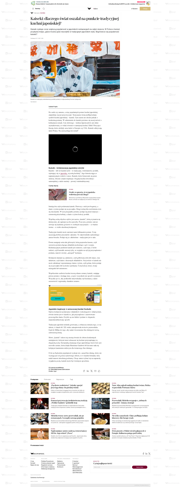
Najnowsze (60, 379)
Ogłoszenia (60, 463)
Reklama (60, 461)
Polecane (47, 379)
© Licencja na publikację (56, 367)
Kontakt (33, 463)
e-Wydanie (134, 8)
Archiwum (60, 467)
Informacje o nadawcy (47, 467)
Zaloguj (145, 8)
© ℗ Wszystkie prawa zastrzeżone (59, 369)
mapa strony (34, 481)
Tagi (71, 379)
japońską (64, 173)
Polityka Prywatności (47, 461)
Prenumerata (61, 465)
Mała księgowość (78, 467)
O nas (32, 461)
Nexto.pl (75, 465)
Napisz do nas (35, 465)
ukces (95, 9)
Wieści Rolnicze (77, 470)
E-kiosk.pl (75, 461)
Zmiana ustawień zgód (48, 463)
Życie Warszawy (77, 472)
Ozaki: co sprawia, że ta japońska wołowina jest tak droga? (82, 193)
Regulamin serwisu (47, 465)
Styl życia (36, 13)
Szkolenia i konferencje (37, 477)
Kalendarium (45, 481)
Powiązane (34, 379)
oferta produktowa (59, 481)
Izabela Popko (53, 106)
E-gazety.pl (76, 463)
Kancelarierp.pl (77, 469)
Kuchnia (42, 13)
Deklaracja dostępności (48, 469)
